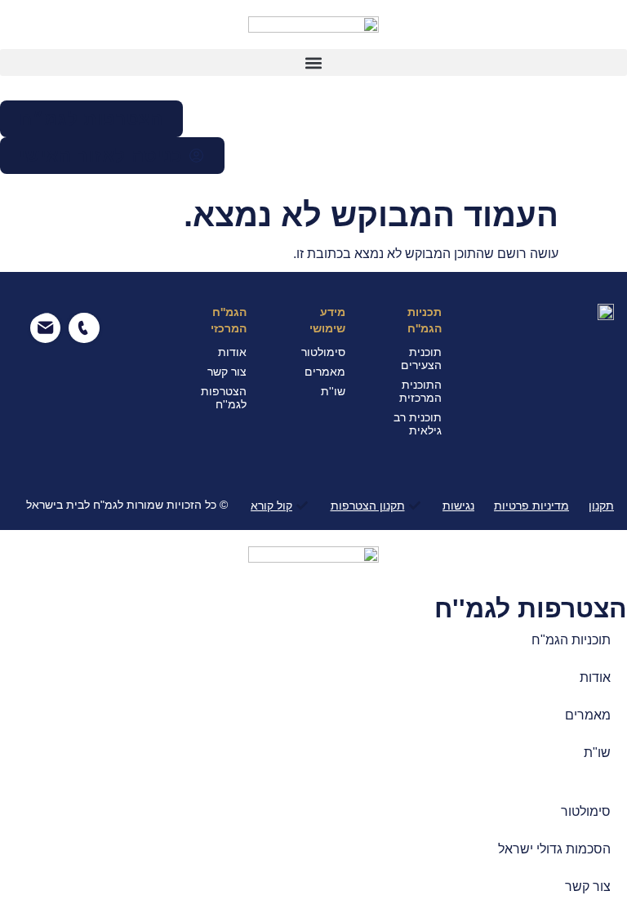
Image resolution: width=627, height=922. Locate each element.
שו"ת (597, 752)
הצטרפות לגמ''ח (530, 608)
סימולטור (586, 811)
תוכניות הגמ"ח (571, 640)
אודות (595, 677)
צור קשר (588, 886)
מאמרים (588, 715)
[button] (313, 62)
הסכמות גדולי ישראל (554, 849)
